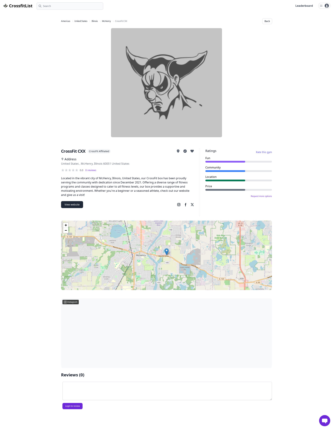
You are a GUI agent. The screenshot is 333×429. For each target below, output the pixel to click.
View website (72, 204)
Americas (65, 21)
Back (267, 21)
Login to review (72, 406)
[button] (166, 251)
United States (80, 21)
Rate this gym (264, 152)
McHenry (106, 21)
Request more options (261, 196)
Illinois (95, 21)
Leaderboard (304, 6)
